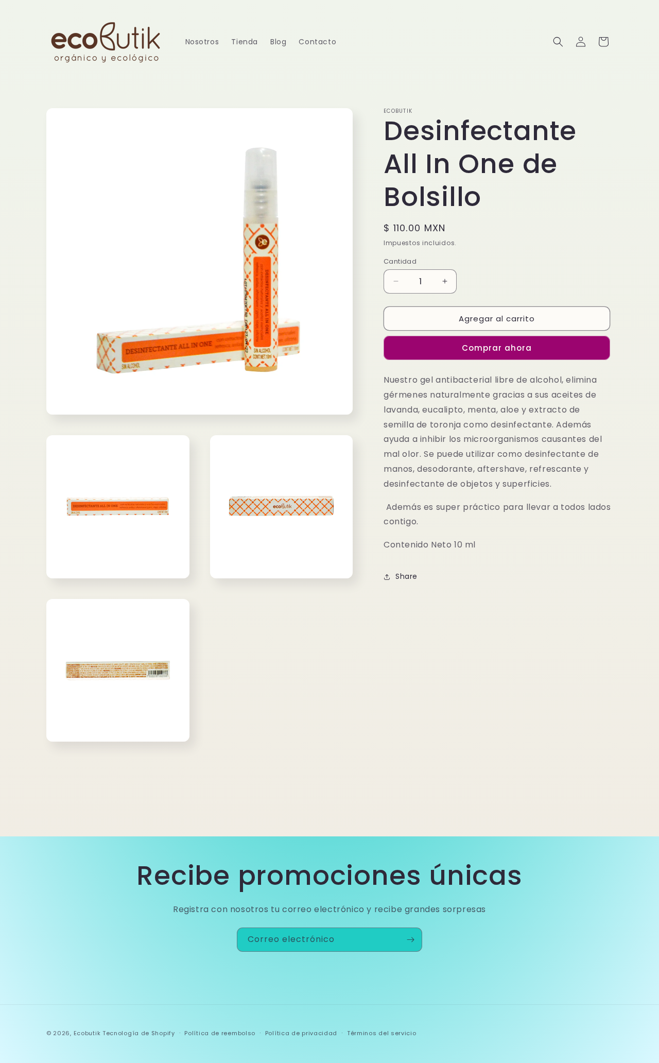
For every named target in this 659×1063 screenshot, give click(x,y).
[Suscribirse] (410, 940)
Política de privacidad (301, 1033)
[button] (558, 41)
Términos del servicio (382, 1033)
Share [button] (406, 576)
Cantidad (400, 261)
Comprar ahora (497, 347)
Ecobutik (87, 1033)
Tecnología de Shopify (138, 1033)
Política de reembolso (219, 1033)
